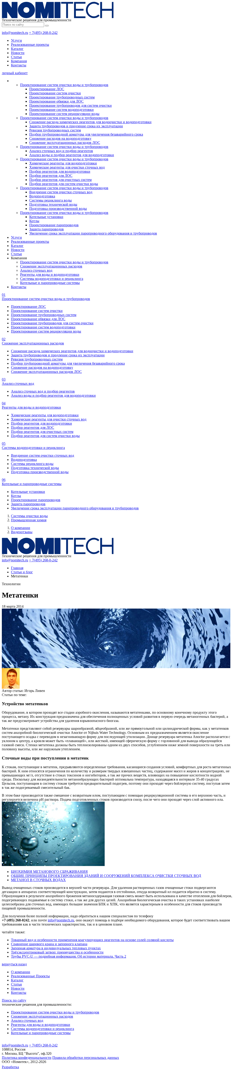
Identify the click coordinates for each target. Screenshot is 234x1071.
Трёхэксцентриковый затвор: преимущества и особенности (57, 952)
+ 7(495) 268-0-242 (43, 33)
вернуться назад (14, 964)
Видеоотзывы (21, 532)
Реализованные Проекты (30, 976)
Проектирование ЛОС (46, 89)
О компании (20, 528)
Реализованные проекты (30, 44)
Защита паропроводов (46, 229)
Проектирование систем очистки (55, 93)
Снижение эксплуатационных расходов (51, 266)
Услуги (16, 40)
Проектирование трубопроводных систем (62, 97)
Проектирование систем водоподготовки (61, 110)
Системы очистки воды (29, 516)
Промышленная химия (28, 520)
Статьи (16, 57)
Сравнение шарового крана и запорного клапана (49, 944)
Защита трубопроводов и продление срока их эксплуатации (76, 126)
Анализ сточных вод (36, 270)
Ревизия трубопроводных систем (55, 130)
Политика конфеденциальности (26, 1058)
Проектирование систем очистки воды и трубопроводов (64, 85)
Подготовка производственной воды (58, 208)
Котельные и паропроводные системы (50, 283)
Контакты (18, 65)
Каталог (17, 49)
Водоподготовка (42, 196)
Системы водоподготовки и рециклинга (51, 279)
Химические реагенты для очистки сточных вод (67, 167)
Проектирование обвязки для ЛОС (56, 101)
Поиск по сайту (14, 1000)
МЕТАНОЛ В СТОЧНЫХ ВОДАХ (38, 880)
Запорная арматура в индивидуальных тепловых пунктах (56, 948)
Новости (17, 53)
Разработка (10, 1067)
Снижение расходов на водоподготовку (60, 138)
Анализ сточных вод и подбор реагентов (61, 151)
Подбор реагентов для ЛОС (50, 176)
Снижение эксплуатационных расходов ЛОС (64, 143)
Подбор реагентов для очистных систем (60, 180)
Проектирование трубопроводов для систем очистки (70, 105)
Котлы (34, 221)
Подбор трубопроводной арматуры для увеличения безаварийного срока (86, 134)
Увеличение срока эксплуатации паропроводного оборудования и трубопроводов (93, 233)
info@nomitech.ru (15, 33)
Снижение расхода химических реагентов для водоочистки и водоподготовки (90, 122)
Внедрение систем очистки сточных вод (60, 192)
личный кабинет (15, 73)
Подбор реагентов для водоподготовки (59, 171)
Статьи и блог (22, 572)
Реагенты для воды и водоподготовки (49, 274)
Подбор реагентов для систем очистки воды (63, 184)
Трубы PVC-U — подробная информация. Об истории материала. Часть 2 (68, 956)
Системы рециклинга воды (50, 200)
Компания (19, 61)
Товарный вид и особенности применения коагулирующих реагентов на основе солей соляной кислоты (92, 940)
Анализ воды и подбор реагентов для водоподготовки (71, 155)
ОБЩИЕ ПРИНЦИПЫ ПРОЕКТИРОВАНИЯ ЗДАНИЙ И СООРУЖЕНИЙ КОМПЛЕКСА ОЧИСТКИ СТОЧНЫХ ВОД (106, 876)
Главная (17, 568)
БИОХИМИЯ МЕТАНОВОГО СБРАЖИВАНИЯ (49, 872)
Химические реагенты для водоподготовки (63, 163)
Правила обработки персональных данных (85, 1058)
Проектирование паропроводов (54, 225)
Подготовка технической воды (53, 204)
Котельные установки (46, 217)
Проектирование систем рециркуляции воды (64, 114)
